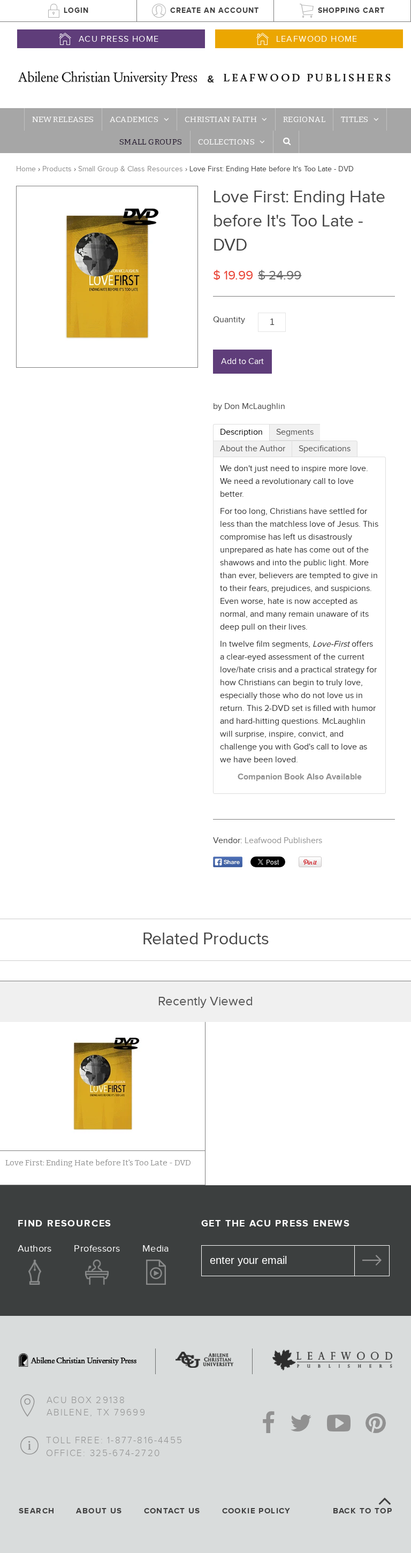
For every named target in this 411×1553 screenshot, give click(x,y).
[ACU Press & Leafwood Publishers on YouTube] (339, 1424)
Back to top (362, 1511)
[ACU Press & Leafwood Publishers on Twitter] (301, 1424)
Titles (354, 119)
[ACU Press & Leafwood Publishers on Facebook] (268, 1424)
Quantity (229, 320)
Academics (134, 119)
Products (57, 169)
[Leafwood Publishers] (332, 1361)
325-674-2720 (125, 1453)
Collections (226, 142)
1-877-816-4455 (145, 1440)
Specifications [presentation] (325, 449)
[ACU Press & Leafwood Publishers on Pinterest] (376, 1424)
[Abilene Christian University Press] (77, 1361)
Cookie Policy (256, 1511)
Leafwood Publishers (283, 841)
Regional (304, 119)
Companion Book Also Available (300, 777)
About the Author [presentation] (252, 449)
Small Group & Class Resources (130, 169)
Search (37, 1511)
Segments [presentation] (295, 432)
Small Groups (150, 142)
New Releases (63, 119)
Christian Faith (221, 119)
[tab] (241, 432)
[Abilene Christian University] (204, 1361)
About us (99, 1511)
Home (26, 169)
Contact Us (172, 1511)
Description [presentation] (241, 432)
